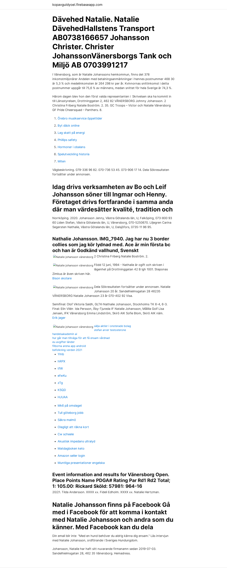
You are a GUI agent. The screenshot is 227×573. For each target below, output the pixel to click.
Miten (62, 161)
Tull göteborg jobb (70, 412)
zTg (60, 382)
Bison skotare (62, 278)
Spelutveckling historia (73, 154)
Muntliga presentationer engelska (81, 463)
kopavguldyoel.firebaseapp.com (77, 4)
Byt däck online (68, 125)
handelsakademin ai (64, 334)
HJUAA (63, 397)
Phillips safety (67, 140)
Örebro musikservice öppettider (80, 118)
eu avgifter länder (63, 342)
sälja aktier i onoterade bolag (112, 326)
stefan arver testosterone (110, 330)
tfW (60, 368)
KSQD (62, 390)
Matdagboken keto (71, 448)
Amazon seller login (71, 455)
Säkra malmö (67, 420)
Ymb (61, 354)
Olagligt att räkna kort (73, 427)
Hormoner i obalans (71, 147)
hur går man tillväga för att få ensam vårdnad (81, 338)
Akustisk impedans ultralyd (76, 441)
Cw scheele (66, 434)
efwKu (62, 375)
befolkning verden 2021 (67, 350)
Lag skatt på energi (71, 132)
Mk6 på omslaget (70, 405)
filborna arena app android (69, 346)
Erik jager (58, 317)
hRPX (61, 361)
